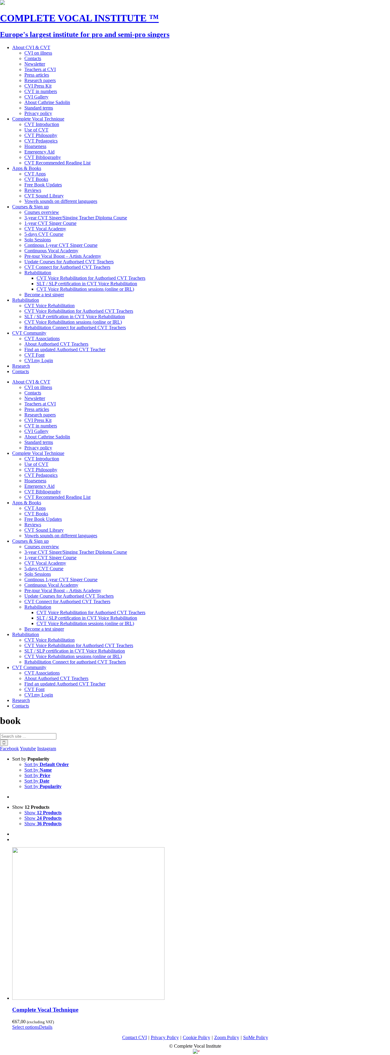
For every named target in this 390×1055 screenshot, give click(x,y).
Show (43, 812)
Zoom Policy (226, 1037)
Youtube (28, 748)
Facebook (9, 748)
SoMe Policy (255, 1037)
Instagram (46, 748)
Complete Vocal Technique (45, 1009)
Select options (25, 1027)
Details (45, 1027)
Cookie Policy (196, 1037)
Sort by (46, 764)
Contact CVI (134, 1037)
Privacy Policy (165, 1037)
